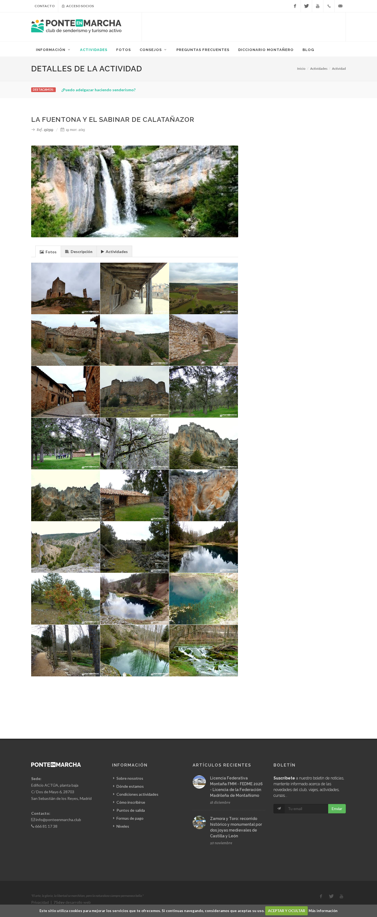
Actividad (339, 68)
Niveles (122, 826)
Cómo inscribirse (130, 802)
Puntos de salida (130, 810)
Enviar (337, 808)
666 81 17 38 (46, 826)
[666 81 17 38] (328, 6)
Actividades (319, 68)
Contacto (44, 6)
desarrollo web (72, 902)
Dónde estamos (130, 786)
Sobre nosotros (129, 778)
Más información (323, 910)
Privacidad (40, 902)
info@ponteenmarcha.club (58, 819)
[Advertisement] (243, 26)
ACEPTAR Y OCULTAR (286, 910)
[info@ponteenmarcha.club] (340, 6)
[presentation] (48, 251)
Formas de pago (130, 818)
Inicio (301, 68)
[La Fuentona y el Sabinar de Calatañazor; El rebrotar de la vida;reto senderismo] (134, 444)
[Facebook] (295, 6)
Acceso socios (80, 6)
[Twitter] (306, 6)
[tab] (48, 251)
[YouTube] (317, 6)
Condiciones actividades (137, 794)
